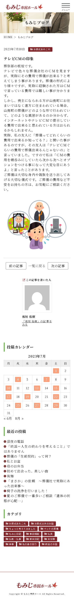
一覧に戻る (37, 265)
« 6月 (8, 418)
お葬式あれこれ (42, 49)
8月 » (19, 418)
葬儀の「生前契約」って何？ (29, 456)
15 (56, 388)
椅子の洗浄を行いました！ (27, 490)
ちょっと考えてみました (22, 528)
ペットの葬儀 (51, 528)
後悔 (10, 476)
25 (18, 405)
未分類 (51, 539)
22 (56, 397)
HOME (8, 37)
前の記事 (16, 265)
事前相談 (34, 533)
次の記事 (58, 265)
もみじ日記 (15, 533)
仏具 (50, 533)
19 (27, 397)
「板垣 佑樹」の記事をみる (37, 322)
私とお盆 (14, 461)
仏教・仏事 (15, 539)
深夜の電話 (15, 441)
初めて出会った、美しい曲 (27, 471)
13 (37, 388)
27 (37, 405)
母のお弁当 (15, 466)
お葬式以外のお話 (44, 523)
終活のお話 (51, 544)
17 (8, 397)
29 (56, 405)
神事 (11, 544)
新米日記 (34, 539)
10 (8, 388)
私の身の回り (29, 544)
